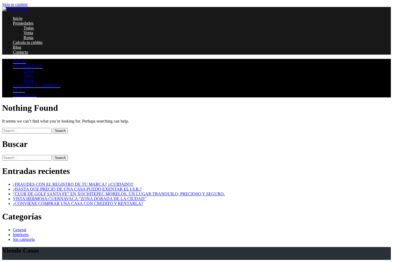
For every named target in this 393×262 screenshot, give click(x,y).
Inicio (17, 18)
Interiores (21, 234)
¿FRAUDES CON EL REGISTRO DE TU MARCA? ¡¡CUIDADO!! (73, 184)
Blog (17, 47)
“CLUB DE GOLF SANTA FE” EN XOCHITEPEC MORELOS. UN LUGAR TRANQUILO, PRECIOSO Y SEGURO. (119, 194)
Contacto (20, 52)
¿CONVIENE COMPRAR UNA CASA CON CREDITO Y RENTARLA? (78, 203)
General (19, 229)
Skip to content (15, 4)
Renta (28, 37)
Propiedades (23, 23)
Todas (29, 28)
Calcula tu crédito (28, 42)
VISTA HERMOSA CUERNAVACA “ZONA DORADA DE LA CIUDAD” (79, 198)
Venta (28, 33)
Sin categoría (24, 239)
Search (60, 131)
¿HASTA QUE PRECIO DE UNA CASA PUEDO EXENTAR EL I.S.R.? (77, 189)
